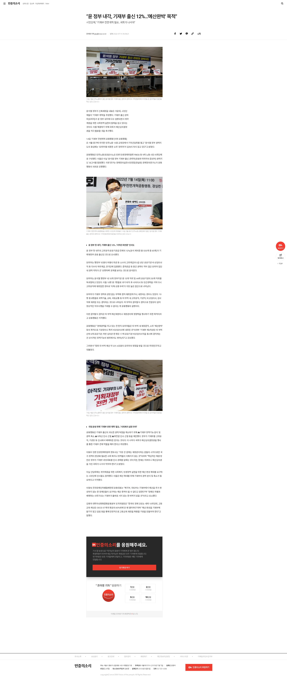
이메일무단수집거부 (205, 656)
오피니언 (26, 4)
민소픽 (32, 4)
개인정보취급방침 (163, 656)
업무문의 (127, 656)
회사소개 (78, 656)
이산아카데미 (39, 4)
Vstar (47, 3)
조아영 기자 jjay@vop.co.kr (96, 34)
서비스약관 (184, 656)
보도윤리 (94, 656)
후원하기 (144, 656)
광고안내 (111, 656)
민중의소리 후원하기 (200, 667)
